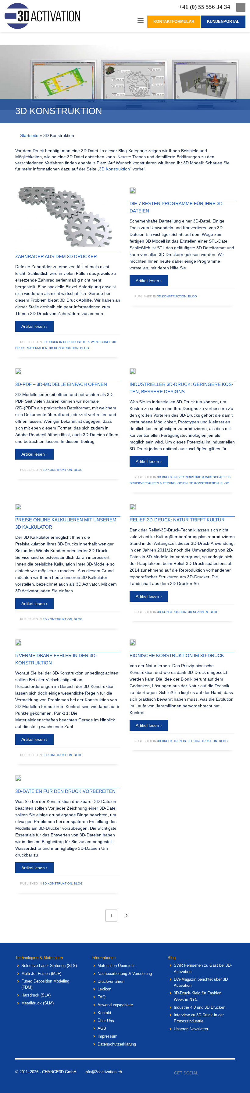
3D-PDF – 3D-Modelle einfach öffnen (61, 384)
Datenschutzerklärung (117, 1044)
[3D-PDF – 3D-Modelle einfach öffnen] (22, 371)
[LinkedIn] (230, 1073)
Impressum (107, 1036)
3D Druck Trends (171, 741)
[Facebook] (202, 1073)
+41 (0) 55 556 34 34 (204, 7)
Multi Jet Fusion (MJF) (41, 973)
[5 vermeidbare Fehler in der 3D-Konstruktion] (22, 642)
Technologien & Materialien (39, 957)
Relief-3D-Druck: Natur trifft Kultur (177, 519)
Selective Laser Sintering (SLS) (49, 965)
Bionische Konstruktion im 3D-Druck (177, 655)
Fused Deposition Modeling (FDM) (45, 984)
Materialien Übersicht (116, 965)
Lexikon (104, 989)
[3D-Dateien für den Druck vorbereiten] (22, 778)
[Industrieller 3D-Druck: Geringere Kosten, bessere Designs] (137, 371)
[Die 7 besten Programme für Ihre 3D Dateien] (137, 190)
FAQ (101, 997)
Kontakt (104, 1013)
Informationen (103, 957)
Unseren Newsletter (191, 1029)
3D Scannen (198, 612)
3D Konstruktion (63, 348)
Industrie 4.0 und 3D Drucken (199, 1007)
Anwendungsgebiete (115, 1005)
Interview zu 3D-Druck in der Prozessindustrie (199, 1018)
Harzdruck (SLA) (36, 995)
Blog (84, 348)
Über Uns (106, 1020)
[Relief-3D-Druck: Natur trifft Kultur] (137, 506)
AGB (102, 1028)
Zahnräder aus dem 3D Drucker (56, 256)
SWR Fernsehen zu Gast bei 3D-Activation (203, 968)
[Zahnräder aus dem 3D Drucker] (68, 217)
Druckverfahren (111, 981)
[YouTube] (221, 1073)
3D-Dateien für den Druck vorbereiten (65, 791)
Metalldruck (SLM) (37, 1003)
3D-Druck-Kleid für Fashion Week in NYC (197, 996)
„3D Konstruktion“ (114, 168)
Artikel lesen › (34, 326)
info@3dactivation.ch (103, 1072)
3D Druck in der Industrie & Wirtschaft (76, 342)
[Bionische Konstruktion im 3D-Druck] (137, 642)
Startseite (29, 135)
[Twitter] (211, 1073)
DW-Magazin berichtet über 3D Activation (201, 982)
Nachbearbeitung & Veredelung (125, 973)
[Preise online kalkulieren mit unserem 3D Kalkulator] (22, 506)
